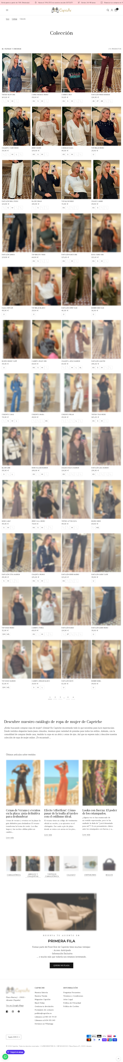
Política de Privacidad (72, 1003)
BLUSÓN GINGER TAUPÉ (9, 361)
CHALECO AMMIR (97, 201)
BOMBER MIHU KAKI (97, 308)
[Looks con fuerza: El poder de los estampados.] (99, 783)
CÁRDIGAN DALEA (67, 148)
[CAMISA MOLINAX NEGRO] (47, 72)
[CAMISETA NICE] (76, 72)
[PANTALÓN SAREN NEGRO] (106, 606)
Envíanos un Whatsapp (44, 1023)
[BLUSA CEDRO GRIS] (106, 232)
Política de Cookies (71, 1006)
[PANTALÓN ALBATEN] (106, 339)
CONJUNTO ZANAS (8, 414)
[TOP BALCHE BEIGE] (76, 179)
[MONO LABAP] (17, 499)
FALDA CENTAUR (7, 308)
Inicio (7, 19)
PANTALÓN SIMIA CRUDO (10, 201)
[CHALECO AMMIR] (106, 179)
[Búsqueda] (108, 10)
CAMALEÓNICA (14, 875)
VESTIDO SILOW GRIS (8, 95)
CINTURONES (90, 875)
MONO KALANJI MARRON (40, 468)
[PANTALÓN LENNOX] (17, 232)
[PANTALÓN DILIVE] (76, 659)
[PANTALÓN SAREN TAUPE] (106, 552)
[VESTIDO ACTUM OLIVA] (76, 499)
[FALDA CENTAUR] (17, 286)
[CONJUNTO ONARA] (47, 392)
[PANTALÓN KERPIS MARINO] (76, 552)
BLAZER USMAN (37, 201)
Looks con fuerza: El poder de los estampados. (99, 811)
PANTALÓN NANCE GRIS (69, 255)
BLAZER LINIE (6, 468)
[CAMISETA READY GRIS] (47, 339)
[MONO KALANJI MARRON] (47, 446)
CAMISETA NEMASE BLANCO (41, 681)
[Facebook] (8, 1011)
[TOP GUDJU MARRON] (17, 659)
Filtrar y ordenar (13, 49)
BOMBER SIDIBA (96, 681)
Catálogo (14, 19)
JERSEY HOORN (36, 148)
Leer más (10, 838)
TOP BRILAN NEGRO (97, 148)
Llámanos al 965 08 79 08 (45, 1017)
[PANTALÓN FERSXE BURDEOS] (106, 72)
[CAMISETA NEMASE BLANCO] (47, 659)
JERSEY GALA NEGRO (38, 521)
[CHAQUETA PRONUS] (47, 552)
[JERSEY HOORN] (47, 126)
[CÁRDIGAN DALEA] (76, 126)
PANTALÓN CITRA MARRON (11, 574)
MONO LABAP (6, 521)
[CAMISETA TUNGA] (47, 606)
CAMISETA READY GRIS (39, 361)
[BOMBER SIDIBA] (106, 659)
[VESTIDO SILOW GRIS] (17, 72)
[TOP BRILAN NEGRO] (106, 126)
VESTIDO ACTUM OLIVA (69, 521)
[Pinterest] (20, 1011)
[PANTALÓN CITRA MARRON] (17, 552)
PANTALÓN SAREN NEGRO (99, 628)
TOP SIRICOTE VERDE (38, 255)
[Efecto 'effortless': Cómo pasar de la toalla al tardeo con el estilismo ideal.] (61, 783)
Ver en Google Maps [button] (15, 1005)
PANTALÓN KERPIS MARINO (70, 574)
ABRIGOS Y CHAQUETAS (32, 875)
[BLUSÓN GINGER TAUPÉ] (17, 339)
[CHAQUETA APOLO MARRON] (76, 339)
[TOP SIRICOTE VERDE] (47, 232)
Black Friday (40, 1003)
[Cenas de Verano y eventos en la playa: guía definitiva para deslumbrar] (23, 783)
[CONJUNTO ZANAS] (17, 392)
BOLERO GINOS (96, 521)
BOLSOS (109, 875)
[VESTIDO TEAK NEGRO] (106, 392)
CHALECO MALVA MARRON (70, 468)
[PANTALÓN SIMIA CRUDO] (17, 179)
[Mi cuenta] (112, 10)
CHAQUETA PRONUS (38, 574)
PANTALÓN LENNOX (8, 255)
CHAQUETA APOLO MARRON (71, 361)
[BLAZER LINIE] (17, 446)
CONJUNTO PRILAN (68, 414)
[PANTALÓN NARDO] (76, 606)
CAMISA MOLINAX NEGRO (40, 95)
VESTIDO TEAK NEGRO (98, 414)
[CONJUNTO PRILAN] (76, 392)
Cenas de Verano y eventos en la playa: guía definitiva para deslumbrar (23, 813)
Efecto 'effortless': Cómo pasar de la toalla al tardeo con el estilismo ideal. (61, 813)
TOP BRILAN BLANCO (38, 308)
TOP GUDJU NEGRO (8, 628)
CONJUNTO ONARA (38, 414)
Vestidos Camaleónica (52, 875)
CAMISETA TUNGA (38, 628)
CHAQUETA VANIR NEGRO (10, 148)
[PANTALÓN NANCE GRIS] (76, 232)
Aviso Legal (68, 999)
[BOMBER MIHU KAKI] (106, 286)
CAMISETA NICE (67, 95)
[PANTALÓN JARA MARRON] (106, 446)
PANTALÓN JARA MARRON (100, 468)
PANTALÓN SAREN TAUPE (99, 574)
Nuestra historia (41, 992)
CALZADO (71, 875)
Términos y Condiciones (73, 996)
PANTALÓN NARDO (68, 628)
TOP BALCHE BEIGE (68, 201)
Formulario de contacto (44, 1010)
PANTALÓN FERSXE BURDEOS (100, 95)
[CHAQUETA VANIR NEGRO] (17, 126)
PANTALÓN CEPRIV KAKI (69, 308)
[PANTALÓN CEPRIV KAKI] (76, 286)
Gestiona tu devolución (44, 1006)
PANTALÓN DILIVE (67, 681)
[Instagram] (14, 1011)
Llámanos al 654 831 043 (45, 1020)
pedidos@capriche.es (43, 1013)
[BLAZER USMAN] (47, 179)
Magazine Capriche (42, 999)
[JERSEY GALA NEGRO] (47, 499)
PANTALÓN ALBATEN (98, 361)
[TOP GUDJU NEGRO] (17, 606)
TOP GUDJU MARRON (8, 681)
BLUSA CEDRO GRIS (97, 255)
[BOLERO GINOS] (106, 499)
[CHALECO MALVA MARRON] (76, 446)
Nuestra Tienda (41, 996)
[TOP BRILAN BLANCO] (47, 286)
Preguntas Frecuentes (71, 992)
